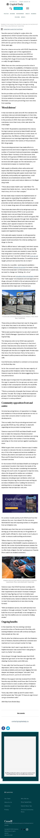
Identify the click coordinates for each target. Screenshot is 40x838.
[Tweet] (8, 728)
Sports (23, 17)
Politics (6, 13)
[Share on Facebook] (3, 728)
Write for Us (8, 802)
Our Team (7, 798)
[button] (27, 8)
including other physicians (24, 276)
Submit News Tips (26, 806)
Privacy (6, 809)
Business (33, 13)
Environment (20, 13)
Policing (17, 17)
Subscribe (18, 8)
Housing (12, 13)
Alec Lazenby (21, 713)
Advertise (7, 806)
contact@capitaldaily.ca (20, 721)
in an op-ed (34, 256)
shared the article (19, 267)
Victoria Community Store (27, 811)
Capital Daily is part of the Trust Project (13, 29)
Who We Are (25, 798)
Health (28, 13)
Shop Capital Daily (26, 802)
